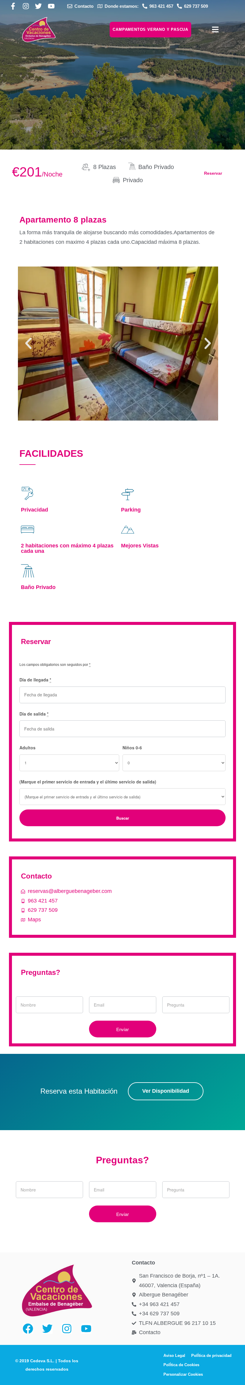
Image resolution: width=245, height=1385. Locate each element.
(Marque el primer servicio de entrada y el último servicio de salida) (87, 782)
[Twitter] (47, 1328)
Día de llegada (35, 680)
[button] (28, 343)
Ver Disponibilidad (165, 1091)
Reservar (213, 173)
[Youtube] (86, 1328)
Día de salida (33, 714)
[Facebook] (28, 1328)
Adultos (27, 748)
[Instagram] (67, 1328)
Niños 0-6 (132, 748)
